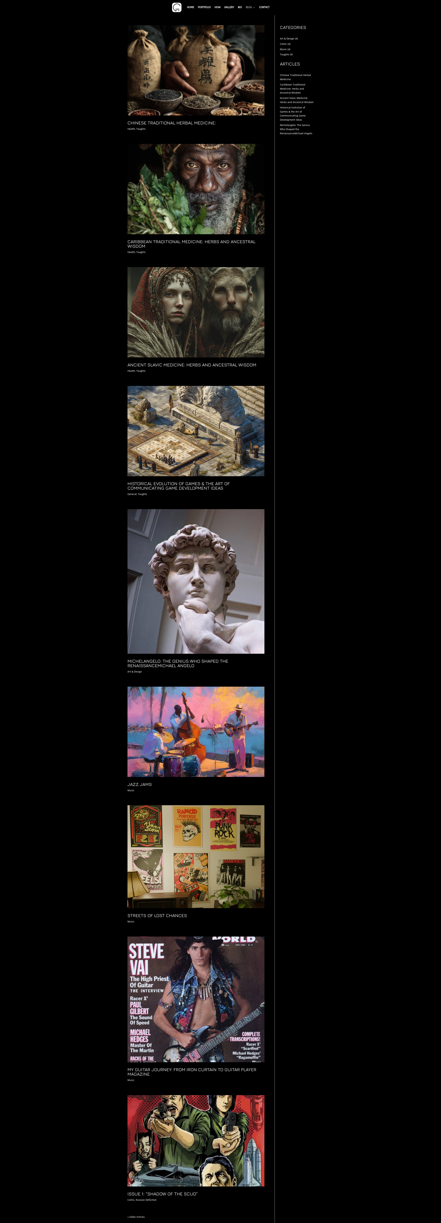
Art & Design (134, 671)
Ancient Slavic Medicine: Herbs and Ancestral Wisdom (191, 364)
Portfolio (204, 7)
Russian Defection (146, 1199)
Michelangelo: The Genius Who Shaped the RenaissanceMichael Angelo (177, 663)
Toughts (141, 128)
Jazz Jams (139, 784)
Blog (249, 7)
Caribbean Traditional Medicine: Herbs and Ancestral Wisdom (191, 244)
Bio (240, 7)
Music (130, 790)
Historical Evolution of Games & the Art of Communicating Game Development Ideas (178, 486)
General (132, 494)
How (217, 7)
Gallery (229, 7)
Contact (264, 7)
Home (190, 7)
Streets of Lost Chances (157, 915)
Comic (131, 1199)
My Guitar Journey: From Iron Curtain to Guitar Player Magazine (191, 1072)
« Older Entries (136, 1217)
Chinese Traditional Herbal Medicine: (171, 122)
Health (131, 128)
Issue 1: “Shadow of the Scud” (162, 1193)
